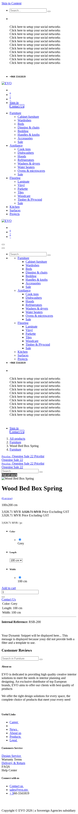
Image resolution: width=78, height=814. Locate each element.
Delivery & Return (13, 763)
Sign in (14, 102)
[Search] (49, 11)
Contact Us (17, 106)
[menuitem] (15, 113)
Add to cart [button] (9, 588)
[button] (23, 456)
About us (15, 733)
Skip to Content (11, 3)
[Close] (3, 248)
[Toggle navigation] (3, 244)
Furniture (15, 442)
